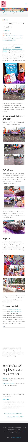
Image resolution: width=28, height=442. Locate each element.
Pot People (11, 38)
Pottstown (17, 38)
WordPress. (18, 437)
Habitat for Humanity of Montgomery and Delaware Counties (12, 49)
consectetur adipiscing (20, 431)
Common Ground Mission (14, 309)
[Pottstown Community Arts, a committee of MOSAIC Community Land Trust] (3, 3)
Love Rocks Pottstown (16, 311)
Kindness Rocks (13, 36)
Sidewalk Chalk (11, 40)
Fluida (13, 437)
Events (6, 20)
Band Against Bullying (8, 384)
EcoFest (7, 36)
